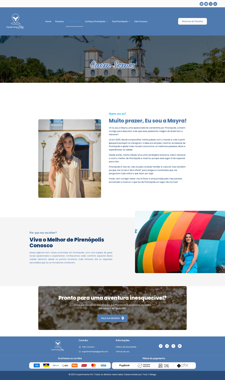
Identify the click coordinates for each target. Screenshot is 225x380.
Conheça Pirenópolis (95, 21)
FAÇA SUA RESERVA (110, 318)
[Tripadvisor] (215, 4)
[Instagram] (211, 4)
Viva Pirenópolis (120, 21)
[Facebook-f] (161, 346)
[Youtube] (206, 4)
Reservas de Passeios (192, 21)
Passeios (59, 21)
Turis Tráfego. (150, 374)
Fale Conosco (140, 21)
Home (48, 21)
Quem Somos (74, 21)
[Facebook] (202, 4)
